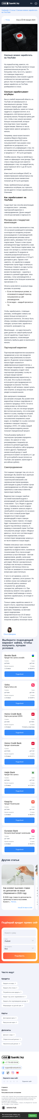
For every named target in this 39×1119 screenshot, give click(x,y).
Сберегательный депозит (11, 1039)
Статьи (12, 10)
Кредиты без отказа (9, 988)
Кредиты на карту (8, 983)
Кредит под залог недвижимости (13, 996)
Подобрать (19, 956)
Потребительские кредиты (11, 992)
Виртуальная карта (9, 1022)
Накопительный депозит (10, 1044)
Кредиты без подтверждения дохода (14, 1001)
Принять (32, 1115)
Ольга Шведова (10, 634)
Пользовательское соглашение (11, 1092)
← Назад (7, 20)
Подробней (19, 674)
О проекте (5, 1087)
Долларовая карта (9, 1018)
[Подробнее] (19, 1116)
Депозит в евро (8, 1035)
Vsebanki (5, 10)
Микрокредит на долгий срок (12, 1005)
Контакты (4, 1090)
